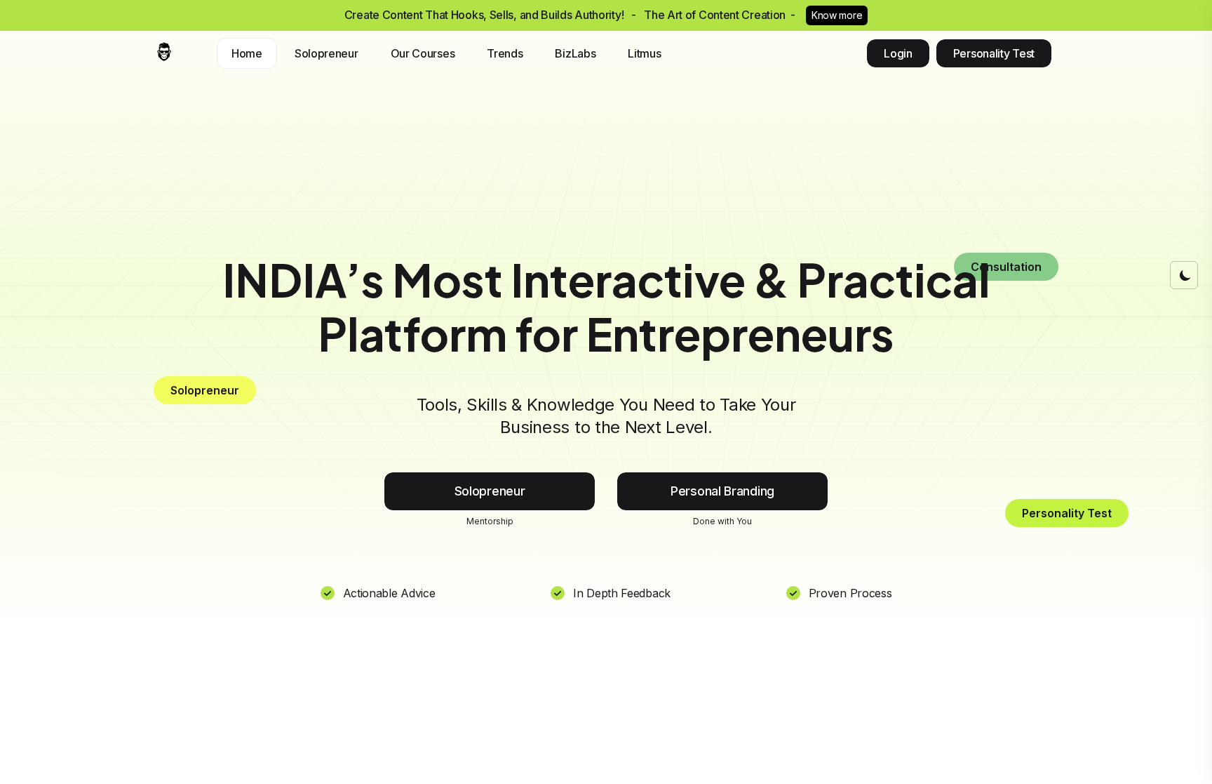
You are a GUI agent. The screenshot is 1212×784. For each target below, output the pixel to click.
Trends (505, 53)
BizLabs (575, 53)
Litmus (644, 53)
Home (246, 53)
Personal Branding (722, 491)
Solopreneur (326, 53)
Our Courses (423, 53)
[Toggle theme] (1184, 275)
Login (898, 53)
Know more (837, 15)
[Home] (164, 51)
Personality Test (994, 53)
